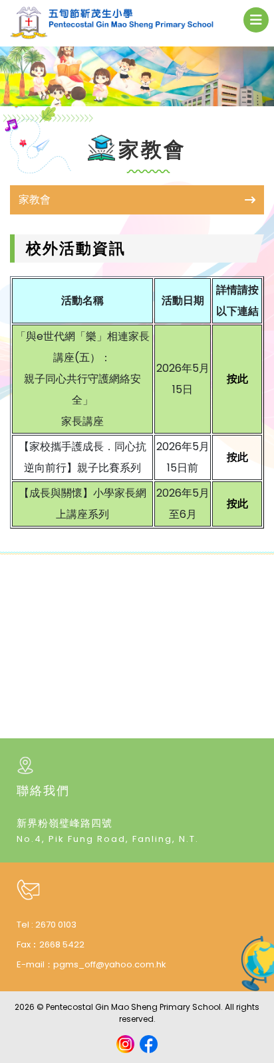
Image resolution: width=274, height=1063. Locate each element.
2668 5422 (61, 944)
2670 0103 (55, 924)
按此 (237, 378)
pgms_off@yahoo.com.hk (109, 964)
